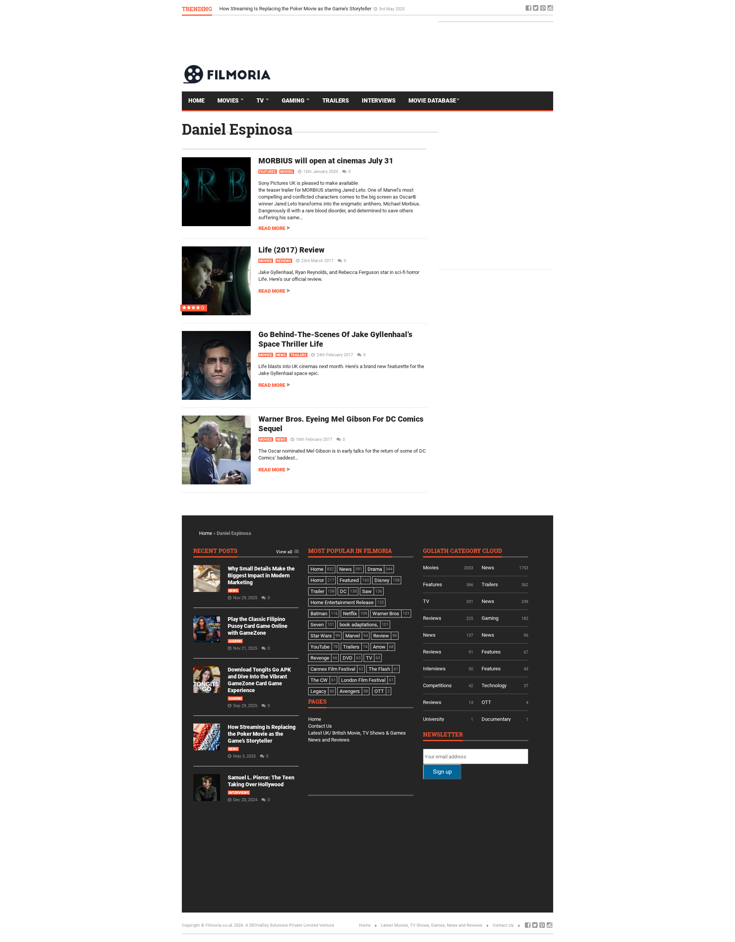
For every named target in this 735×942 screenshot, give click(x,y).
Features (267, 172)
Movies (228, 100)
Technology (494, 685)
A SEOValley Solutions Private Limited (281, 925)
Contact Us (320, 726)
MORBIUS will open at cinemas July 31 (326, 160)
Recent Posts (215, 551)
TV (260, 100)
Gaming (294, 100)
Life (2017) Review (291, 249)
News (281, 355)
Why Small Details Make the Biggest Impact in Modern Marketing (261, 575)
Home (196, 100)
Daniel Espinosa (237, 129)
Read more (271, 228)
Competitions (437, 685)
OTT (486, 702)
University (433, 719)
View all (284, 551)
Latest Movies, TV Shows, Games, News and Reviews (431, 925)
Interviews (378, 100)
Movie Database (432, 100)
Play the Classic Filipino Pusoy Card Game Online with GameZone (257, 626)
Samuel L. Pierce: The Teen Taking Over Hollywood (274, 7)
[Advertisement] (413, 40)
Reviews (283, 261)
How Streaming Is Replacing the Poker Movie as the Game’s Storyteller (262, 734)
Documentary (496, 719)
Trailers (335, 100)
